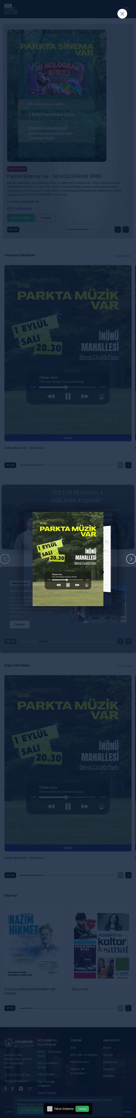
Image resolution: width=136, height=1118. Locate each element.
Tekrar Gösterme (64, 1108)
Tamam (82, 1108)
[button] (131, 559)
